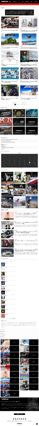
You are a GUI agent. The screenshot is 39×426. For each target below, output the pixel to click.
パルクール (12, 324)
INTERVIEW (15, 1)
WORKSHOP (27, 1)
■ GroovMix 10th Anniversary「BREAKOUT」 (7, 147)
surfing (20, 324)
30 (34, 164)
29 (29, 164)
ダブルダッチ (7, 325)
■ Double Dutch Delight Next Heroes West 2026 (8, 142)
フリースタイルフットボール (28, 324)
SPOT (31, 1)
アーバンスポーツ (8, 324)
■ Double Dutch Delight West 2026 (6, 140)
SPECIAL (35, 1)
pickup (34, 325)
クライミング (11, 325)
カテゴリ (3, 338)
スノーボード (16, 324)
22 (29, 162)
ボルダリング (3, 325)
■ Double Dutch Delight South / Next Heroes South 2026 (9, 139)
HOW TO (23, 1)
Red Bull (18, 325)
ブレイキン (21, 325)
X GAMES (22, 324)
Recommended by (33, 135)
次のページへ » (24, 102)
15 (29, 160)
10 (24, 104)
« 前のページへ (15, 102)
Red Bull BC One (3, 324)
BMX (24, 325)
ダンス (34, 324)
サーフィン (27, 325)
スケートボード (31, 325)
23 (34, 162)
